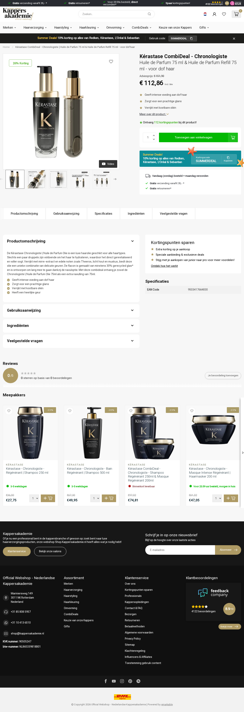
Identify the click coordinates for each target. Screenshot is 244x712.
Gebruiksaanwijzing (66, 213)
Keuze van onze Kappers (175, 27)
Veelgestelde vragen (173, 213)
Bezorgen (130, 614)
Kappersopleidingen (137, 602)
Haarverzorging (33, 27)
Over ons (130, 583)
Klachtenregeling (135, 650)
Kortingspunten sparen (139, 589)
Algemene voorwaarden (139, 632)
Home (6, 47)
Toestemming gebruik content (143, 663)
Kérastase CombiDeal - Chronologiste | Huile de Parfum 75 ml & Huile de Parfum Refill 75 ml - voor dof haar (75, 47)
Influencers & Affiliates (138, 656)
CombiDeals (140, 27)
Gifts (202, 27)
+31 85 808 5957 (21, 611)
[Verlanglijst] (224, 14)
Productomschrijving (24, 213)
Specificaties (103, 213)
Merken (8, 27)
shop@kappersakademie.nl (27, 633)
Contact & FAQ (133, 608)
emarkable (167, 704)
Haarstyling (61, 27)
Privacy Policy (133, 638)
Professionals (133, 595)
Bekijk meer (226, 626)
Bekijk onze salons (50, 551)
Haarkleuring (87, 27)
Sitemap (130, 644)
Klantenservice (17, 551)
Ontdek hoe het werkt (164, 266)
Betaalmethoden (135, 626)
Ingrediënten (136, 213)
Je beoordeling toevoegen (223, 375)
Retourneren (132, 620)
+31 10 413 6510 (21, 622)
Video (110, 163)
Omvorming (113, 27)
